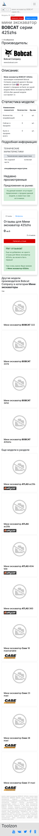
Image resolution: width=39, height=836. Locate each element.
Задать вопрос (31, 18)
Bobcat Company (12, 59)
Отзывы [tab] (9, 216)
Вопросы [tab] (19, 216)
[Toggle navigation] (34, 4)
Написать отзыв (17, 18)
